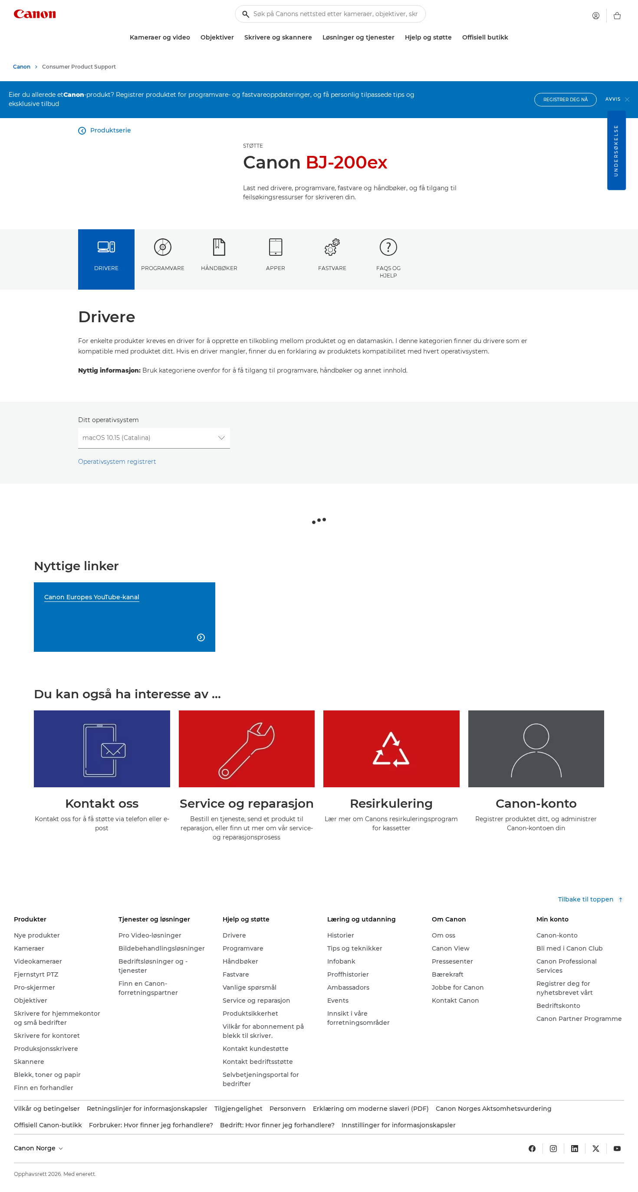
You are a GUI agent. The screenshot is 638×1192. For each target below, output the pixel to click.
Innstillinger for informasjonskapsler (399, 1125)
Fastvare (332, 268)
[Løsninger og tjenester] (398, 37)
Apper (275, 268)
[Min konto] (596, 16)
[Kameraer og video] (193, 37)
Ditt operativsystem (108, 420)
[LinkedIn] (574, 1148)
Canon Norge (35, 1148)
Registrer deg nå (565, 99)
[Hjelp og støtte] (455, 37)
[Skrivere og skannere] (315, 37)
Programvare (162, 268)
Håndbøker (219, 268)
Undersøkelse (616, 150)
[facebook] (532, 1148)
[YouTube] (617, 1148)
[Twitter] (595, 1148)
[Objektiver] (237, 37)
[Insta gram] (553, 1148)
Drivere (106, 268)
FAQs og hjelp (388, 272)
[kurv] (617, 16)
